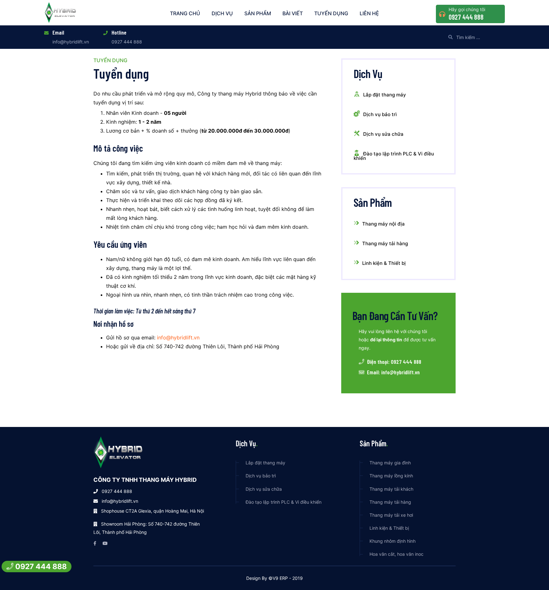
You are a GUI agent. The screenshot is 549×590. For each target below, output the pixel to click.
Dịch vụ (222, 13)
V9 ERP (280, 578)
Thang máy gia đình (390, 462)
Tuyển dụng (331, 13)
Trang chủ (185, 13)
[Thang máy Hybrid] (60, 12)
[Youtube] (105, 543)
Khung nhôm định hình (392, 541)
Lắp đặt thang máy (384, 95)
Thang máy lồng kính (391, 475)
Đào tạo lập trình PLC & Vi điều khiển (394, 156)
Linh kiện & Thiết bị (384, 263)
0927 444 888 (466, 17)
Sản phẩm (257, 13)
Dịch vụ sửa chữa (383, 134)
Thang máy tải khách (391, 489)
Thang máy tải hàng (385, 243)
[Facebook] (94, 543)
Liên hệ (369, 13)
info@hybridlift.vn (70, 41)
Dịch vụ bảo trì (380, 114)
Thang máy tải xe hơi (391, 515)
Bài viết (292, 13)
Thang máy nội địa (383, 224)
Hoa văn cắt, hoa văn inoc (396, 554)
